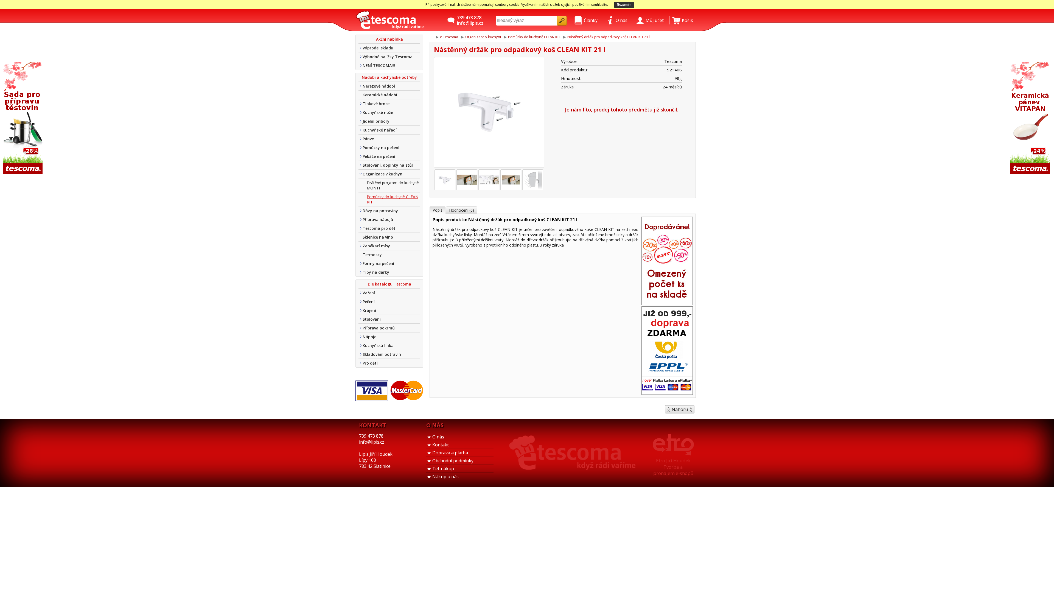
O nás (438, 437)
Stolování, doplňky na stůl (388, 165)
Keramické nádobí (380, 94)
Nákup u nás (445, 477)
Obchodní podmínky (452, 461)
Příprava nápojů (378, 219)
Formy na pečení (378, 263)
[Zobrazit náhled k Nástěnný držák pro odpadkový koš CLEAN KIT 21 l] (489, 113)
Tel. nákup (443, 469)
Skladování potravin (382, 354)
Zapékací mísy (376, 245)
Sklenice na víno (378, 237)
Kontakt (440, 445)
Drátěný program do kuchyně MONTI (393, 185)
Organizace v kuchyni (383, 174)
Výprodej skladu (378, 48)
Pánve (368, 138)
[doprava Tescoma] (667, 393)
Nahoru (680, 409)
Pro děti (370, 363)
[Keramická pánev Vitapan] (1030, 119)
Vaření (369, 292)
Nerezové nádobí (379, 86)
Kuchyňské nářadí (380, 130)
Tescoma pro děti (380, 228)
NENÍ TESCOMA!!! (379, 65)
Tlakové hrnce (376, 103)
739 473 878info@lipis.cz (470, 20)
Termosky (372, 254)
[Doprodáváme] (667, 303)
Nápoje (369, 336)
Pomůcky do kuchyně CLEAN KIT (392, 199)
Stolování (372, 319)
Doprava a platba (450, 453)
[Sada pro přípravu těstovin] (23, 119)
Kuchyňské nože (378, 112)
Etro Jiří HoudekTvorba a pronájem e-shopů (673, 466)
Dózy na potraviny (380, 210)
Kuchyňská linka (378, 345)
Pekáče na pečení (379, 156)
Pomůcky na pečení (381, 147)
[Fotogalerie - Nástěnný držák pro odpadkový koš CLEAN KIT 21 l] (445, 179)
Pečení (369, 301)
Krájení (369, 310)
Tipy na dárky (376, 272)
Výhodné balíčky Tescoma (388, 56)
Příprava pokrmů (379, 328)
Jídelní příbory (376, 121)
